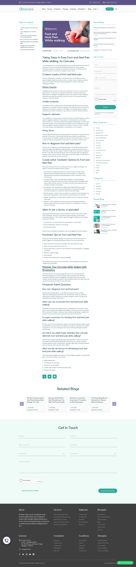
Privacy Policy (101, 524)
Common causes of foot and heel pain (28, 28)
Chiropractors (101, 514)
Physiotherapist (102, 519)
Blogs (89, 9)
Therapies (65, 9)
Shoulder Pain (83, 517)
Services (49, 9)
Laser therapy (101, 545)
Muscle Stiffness (83, 522)
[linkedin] (33, 554)
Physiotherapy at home (60, 519)
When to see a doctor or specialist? (29, 39)
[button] (82, 9)
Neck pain (56, 551)
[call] (7, 540)
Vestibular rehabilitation (60, 524)
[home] (27, 9)
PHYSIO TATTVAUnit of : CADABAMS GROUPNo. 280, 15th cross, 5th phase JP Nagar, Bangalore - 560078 (32, 543)
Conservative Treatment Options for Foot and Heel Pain (28, 36)
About (43, 9)
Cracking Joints (83, 514)
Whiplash (81, 548)
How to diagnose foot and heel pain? (28, 32)
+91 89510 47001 (96, 2)
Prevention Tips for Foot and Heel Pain (29, 42)
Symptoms (73, 9)
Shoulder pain (57, 545)
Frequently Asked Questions (27, 49)
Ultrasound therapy (103, 551)
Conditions (84, 536)
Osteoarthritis (83, 540)
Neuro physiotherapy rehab (61, 522)
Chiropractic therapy (103, 543)
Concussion (82, 545)
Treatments (57, 9)
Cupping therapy (102, 540)
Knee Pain (82, 519)
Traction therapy (102, 548)
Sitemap (100, 530)
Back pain (81, 524)
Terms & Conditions (33, 491)
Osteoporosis (82, 551)
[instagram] (26, 554)
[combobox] (96, 78)
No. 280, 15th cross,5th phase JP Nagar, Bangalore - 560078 (36, 2)
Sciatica (81, 543)
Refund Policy (101, 527)
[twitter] (23, 554)
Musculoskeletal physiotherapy (62, 517)
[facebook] (19, 554)
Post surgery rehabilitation (61, 514)
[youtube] (30, 554)
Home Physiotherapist (104, 517)
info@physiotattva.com (111, 2)
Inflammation (57, 548)
